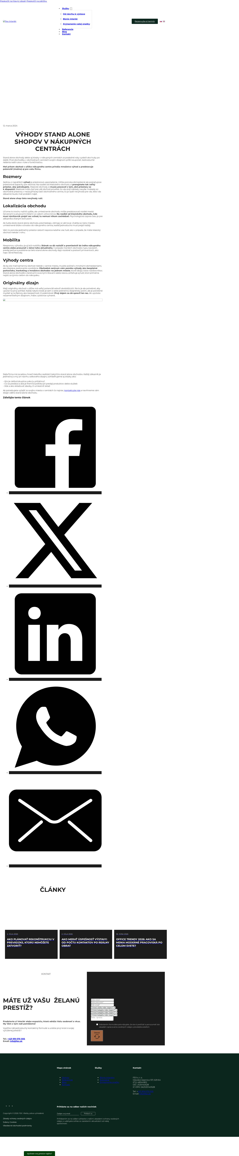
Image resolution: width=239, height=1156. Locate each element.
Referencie (67, 29)
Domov (65, 1077)
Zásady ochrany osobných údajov (17, 1118)
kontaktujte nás (72, 390)
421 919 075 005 (145, 1091)
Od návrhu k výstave (74, 14)
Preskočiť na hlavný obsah (13, 1)
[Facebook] (55, 492)
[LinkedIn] (55, 679)
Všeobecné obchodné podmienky (17, 1125)
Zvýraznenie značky (109, 1082)
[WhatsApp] (55, 772)
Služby (65, 8)
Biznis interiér (70, 19)
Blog (64, 32)
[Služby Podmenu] (71, 8)
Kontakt (66, 34)
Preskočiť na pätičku (37, 1)
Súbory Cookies (10, 1122)
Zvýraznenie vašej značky (76, 24)
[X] (55, 586)
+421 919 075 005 (16, 1039)
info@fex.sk (16, 1041)
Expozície (104, 1080)
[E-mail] (55, 865)
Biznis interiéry (107, 1077)
